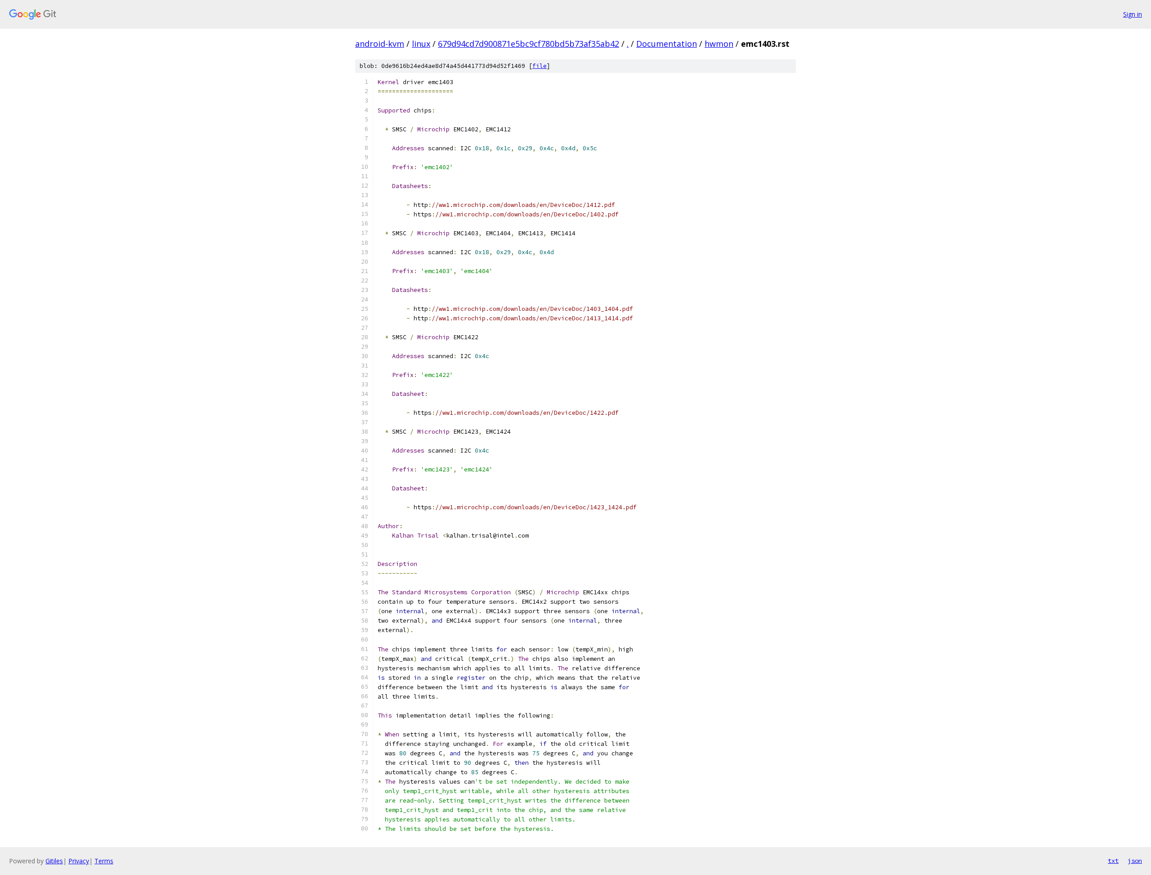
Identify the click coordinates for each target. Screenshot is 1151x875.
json (1135, 861)
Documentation (666, 43)
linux (421, 43)
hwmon (719, 43)
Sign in (1132, 14)
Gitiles (54, 861)
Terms (103, 861)
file (539, 66)
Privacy (78, 861)
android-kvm (379, 43)
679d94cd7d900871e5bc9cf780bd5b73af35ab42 (528, 43)
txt (1113, 861)
